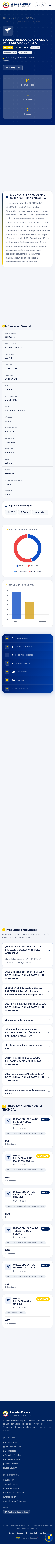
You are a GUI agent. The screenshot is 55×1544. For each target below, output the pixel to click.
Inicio (7, 18)
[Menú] (49, 4)
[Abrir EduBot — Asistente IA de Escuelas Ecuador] (49, 1538)
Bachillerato (10, 1451)
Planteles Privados (13, 1459)
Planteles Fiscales (13, 1455)
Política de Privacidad (14, 1492)
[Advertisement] (27, 156)
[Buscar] (43, 4)
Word (25, 512)
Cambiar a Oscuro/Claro (17, 1512)
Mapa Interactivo (12, 1484)
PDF (13, 512)
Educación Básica (13, 1447)
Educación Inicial (12, 1442)
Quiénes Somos (12, 1488)
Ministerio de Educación (16, 1501)
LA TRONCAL (27, 18)
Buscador (9, 1480)
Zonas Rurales (11, 1464)
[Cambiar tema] (37, 4)
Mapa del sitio (11, 1497)
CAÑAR (16, 18)
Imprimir (42, 512)
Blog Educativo (12, 1468)
